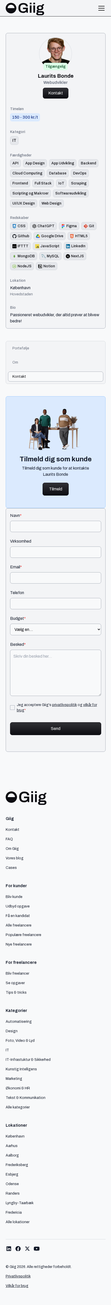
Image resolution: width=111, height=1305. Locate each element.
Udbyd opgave (18, 906)
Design (12, 1031)
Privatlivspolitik (18, 1276)
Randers (13, 1193)
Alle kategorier (18, 1107)
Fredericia (14, 1212)
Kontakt (55, 93)
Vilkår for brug (17, 1286)
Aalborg (12, 1155)
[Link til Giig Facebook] (18, 1249)
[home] (25, 8)
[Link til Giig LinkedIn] (9, 1249)
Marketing (14, 1078)
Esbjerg (12, 1174)
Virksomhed (20, 541)
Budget (18, 618)
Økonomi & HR (18, 1088)
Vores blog (14, 858)
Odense (12, 1184)
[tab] (55, 348)
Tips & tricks (16, 992)
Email (16, 567)
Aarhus (12, 1146)
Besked (18, 644)
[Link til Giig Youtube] (37, 1249)
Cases (11, 867)
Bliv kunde (14, 897)
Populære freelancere (23, 935)
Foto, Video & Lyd (20, 1040)
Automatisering (19, 1021)
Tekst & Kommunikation (25, 1097)
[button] (100, 8)
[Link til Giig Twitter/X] (27, 1249)
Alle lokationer (17, 1222)
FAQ (9, 839)
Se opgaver (15, 983)
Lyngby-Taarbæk (20, 1203)
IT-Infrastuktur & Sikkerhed (28, 1059)
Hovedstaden (21, 294)
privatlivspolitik (64, 705)
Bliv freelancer (17, 973)
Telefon (17, 593)
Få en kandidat (18, 916)
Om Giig (12, 848)
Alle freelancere (18, 925)
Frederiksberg (17, 1165)
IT (7, 1050)
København (20, 288)
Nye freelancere (19, 944)
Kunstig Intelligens (21, 1069)
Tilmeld (55, 489)
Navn (16, 516)
